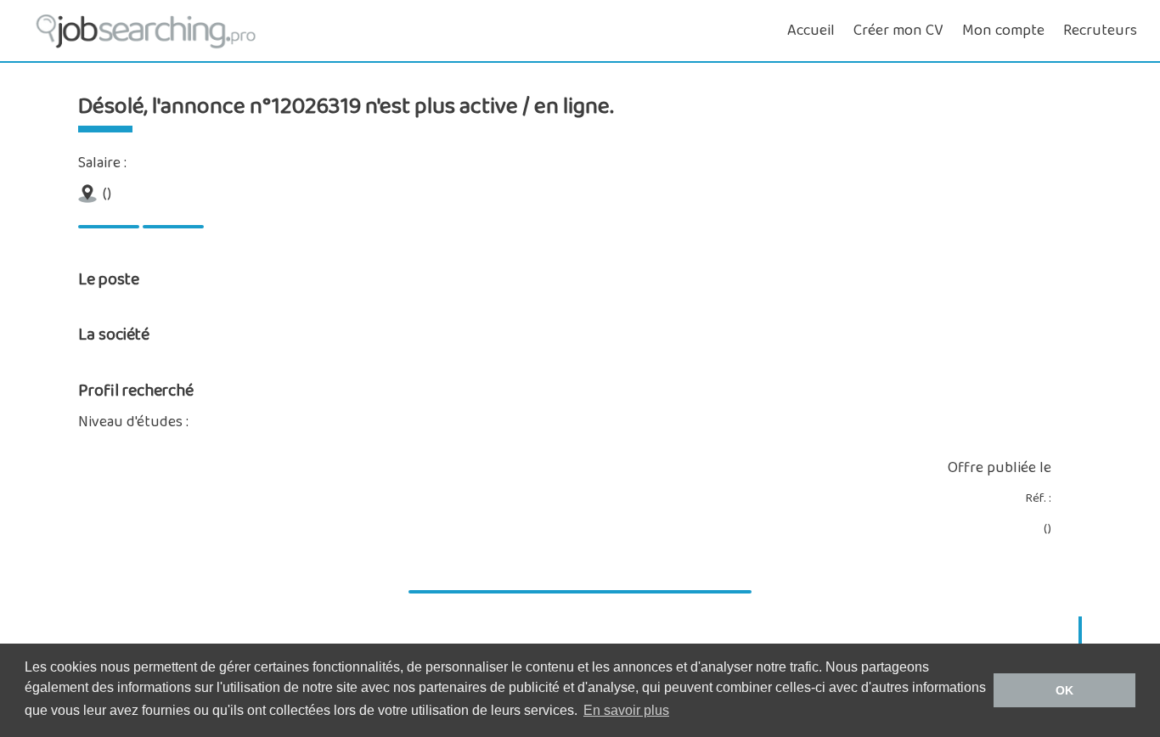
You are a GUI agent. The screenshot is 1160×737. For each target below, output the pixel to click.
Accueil (811, 30)
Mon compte (1003, 30)
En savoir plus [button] (626, 710)
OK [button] (1064, 690)
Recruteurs (1100, 30)
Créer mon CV (898, 30)
